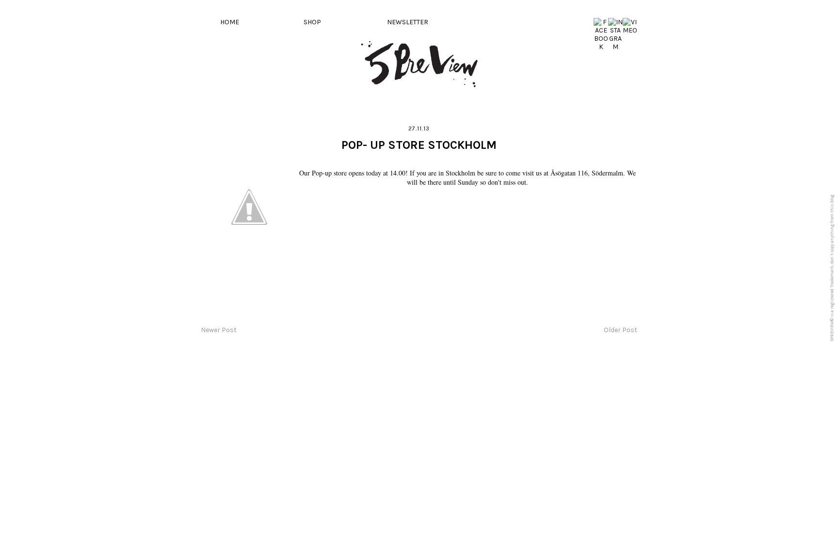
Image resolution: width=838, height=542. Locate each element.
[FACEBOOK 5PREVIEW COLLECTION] (601, 47)
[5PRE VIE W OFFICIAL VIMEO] (630, 30)
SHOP (312, 22)
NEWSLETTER (407, 22)
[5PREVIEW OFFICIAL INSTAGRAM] (615, 47)
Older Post (620, 330)
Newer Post (219, 330)
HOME (229, 22)
